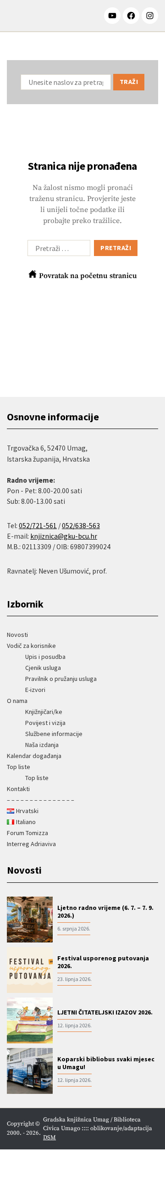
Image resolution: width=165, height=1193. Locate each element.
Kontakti (18, 789)
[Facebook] (131, 15)
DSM (49, 1137)
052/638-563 (81, 525)
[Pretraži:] (57, 250)
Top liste (18, 767)
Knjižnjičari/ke (43, 712)
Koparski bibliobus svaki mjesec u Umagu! (105, 1063)
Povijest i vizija (45, 723)
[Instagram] (150, 15)
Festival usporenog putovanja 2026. (103, 962)
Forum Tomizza (27, 833)
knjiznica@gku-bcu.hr (63, 536)
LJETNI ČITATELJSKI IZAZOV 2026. (105, 1012)
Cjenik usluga (43, 667)
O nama (17, 701)
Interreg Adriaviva (31, 844)
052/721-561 (38, 525)
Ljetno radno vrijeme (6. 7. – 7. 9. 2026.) (105, 912)
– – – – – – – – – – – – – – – (40, 800)
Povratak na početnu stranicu (87, 275)
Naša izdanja (42, 745)
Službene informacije (53, 734)
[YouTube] (112, 15)
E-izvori (35, 690)
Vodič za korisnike (31, 645)
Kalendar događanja (34, 756)
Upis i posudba (45, 656)
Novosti (17, 634)
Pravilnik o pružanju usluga (61, 679)
